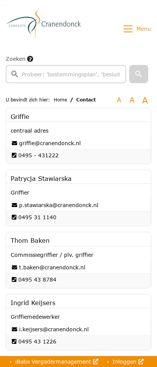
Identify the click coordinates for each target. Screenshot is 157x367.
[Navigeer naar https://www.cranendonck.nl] (43, 29)
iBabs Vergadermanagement (53, 361)
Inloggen (124, 361)
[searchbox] (66, 74)
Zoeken (16, 58)
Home (60, 100)
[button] (138, 74)
